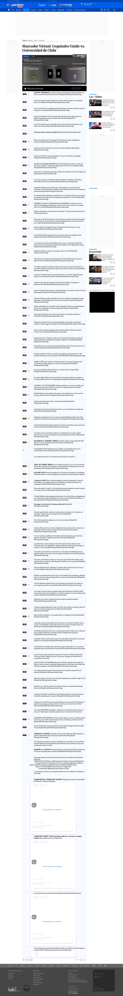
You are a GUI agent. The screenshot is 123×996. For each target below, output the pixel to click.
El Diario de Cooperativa (38, 973)
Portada (11, 965)
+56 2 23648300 (73, 993)
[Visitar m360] (105, 11)
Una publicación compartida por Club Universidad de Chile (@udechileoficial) (53, 831)
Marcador (26, 56)
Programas (69, 10)
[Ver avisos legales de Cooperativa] (101, 11)
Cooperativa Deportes (38, 979)
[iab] (14, 993)
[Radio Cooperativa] (65, 5)
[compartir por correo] (81, 960)
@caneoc (45, 765)
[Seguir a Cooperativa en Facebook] (14, 1)
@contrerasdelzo (35, 765)
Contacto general (72, 976)
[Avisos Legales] (94, 966)
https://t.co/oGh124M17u (43, 767)
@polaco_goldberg (77, 763)
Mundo (40, 10)
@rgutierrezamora (55, 765)
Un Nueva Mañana (37, 977)
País (13, 10)
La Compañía (11, 973)
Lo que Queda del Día (38, 982)
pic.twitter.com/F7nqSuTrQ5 (61, 767)
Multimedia (60, 10)
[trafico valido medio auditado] (26, 991)
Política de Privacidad (73, 978)
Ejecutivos (10, 975)
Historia (10, 978)
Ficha (33, 56)
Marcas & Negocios (80, 10)
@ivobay (67, 763)
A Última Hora (36, 984)
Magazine (19, 10)
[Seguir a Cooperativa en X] (16, 1)
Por (77, 88)
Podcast (53, 10)
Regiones (33, 10)
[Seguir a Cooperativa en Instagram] (18, 1)
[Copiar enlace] (84, 960)
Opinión (46, 10)
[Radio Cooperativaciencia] (52, 5)
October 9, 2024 (63, 768)
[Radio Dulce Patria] (42, 5)
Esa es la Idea (36, 980)
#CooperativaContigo (69, 765)
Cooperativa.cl (72, 986)
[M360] (100, 966)
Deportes (26, 10)
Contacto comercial (72, 975)
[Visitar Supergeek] (108, 11)
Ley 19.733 (10, 976)
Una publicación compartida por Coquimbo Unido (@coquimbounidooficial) (53, 888)
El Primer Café (36, 975)
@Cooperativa (58, 761)
